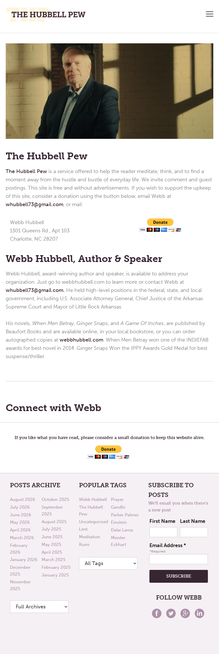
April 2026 (20, 530)
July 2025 (51, 529)
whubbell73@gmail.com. (35, 290)
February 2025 (56, 567)
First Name (162, 521)
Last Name (192, 521)
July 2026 (20, 507)
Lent (83, 529)
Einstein (119, 522)
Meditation (89, 536)
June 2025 (52, 536)
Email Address (167, 545)
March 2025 (53, 559)
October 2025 (55, 499)
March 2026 (22, 537)
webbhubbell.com (81, 340)
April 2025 (52, 552)
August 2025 (54, 521)
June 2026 (20, 514)
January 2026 (23, 559)
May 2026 (20, 522)
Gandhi (118, 507)
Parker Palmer (125, 514)
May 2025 (51, 544)
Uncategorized (93, 521)
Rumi (84, 544)
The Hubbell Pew (26, 171)
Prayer (117, 499)
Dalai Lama (122, 530)
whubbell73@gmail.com (34, 204)
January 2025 (55, 575)
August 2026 (22, 499)
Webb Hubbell (93, 499)
